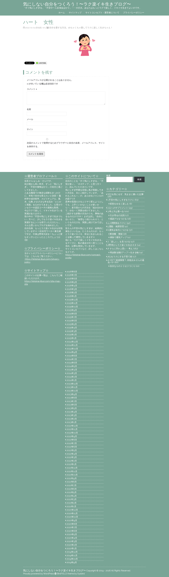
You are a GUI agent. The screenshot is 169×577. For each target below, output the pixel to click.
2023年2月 (72, 419)
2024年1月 (72, 380)
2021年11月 (72, 471)
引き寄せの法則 (117, 215)
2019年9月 (72, 562)
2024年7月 (72, 359)
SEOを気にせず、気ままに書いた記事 (125, 194)
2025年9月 (72, 310)
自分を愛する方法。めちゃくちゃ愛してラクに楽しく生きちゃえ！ (80, 27)
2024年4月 (72, 369)
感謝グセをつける (118, 219)
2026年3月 (72, 289)
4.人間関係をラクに (116, 223)
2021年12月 (72, 468)
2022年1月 (72, 464)
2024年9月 (72, 352)
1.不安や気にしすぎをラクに (120, 200)
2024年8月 (72, 355)
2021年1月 (71, 506)
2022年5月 (72, 450)
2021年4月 (72, 496)
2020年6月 (72, 531)
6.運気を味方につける (117, 230)
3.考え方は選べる (115, 211)
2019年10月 (72, 559)
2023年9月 (72, 394)
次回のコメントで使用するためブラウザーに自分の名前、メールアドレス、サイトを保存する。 (66, 145)
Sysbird (81, 573)
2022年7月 (72, 443)
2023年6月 (72, 404)
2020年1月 (72, 548)
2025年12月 (72, 299)
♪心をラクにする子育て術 (119, 256)
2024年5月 (72, 366)
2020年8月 (72, 524)
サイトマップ (75, 12)
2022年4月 (72, 454)
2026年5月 (72, 282)
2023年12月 (72, 384)
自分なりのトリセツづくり (122, 266)
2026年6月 (72, 278)
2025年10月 (72, 306)
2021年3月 (72, 499)
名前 (29, 109)
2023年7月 (72, 401)
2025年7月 (72, 317)
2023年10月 (72, 390)
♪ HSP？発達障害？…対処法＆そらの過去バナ (125, 261)
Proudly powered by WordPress (38, 573)
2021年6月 (72, 489)
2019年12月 (72, 552)
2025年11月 (72, 303)
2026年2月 (72, 292)
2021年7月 (72, 485)
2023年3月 (72, 415)
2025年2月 (72, 334)
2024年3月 (72, 373)
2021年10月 (72, 475)
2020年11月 (72, 513)
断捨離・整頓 (116, 234)
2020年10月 (72, 517)
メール (30, 119)
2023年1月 (72, 422)
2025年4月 (72, 327)
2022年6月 (72, 446)
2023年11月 (72, 387)
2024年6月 (72, 362)
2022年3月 (72, 457)
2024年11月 (72, 345)
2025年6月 (72, 320)
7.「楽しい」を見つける (118, 241)
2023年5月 (72, 408)
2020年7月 (72, 527)
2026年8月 (72, 271)
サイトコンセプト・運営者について (102, 12)
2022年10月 (72, 433)
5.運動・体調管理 (115, 226)
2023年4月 (72, 412)
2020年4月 (72, 538)
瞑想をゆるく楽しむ (119, 204)
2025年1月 (72, 338)
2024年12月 (72, 341)
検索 (108, 175)
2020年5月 (72, 534)
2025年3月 (72, 331)
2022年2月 (72, 461)
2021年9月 (72, 478)
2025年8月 (72, 313)
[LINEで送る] (41, 63)
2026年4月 (72, 285)
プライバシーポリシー (133, 12)
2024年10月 (72, 348)
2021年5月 (72, 492)
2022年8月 (72, 440)
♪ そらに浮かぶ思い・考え (120, 248)
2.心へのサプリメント (117, 208)
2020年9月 (72, 520)
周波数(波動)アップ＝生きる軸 (124, 252)
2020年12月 (72, 510)
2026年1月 (72, 296)
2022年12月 (72, 426)
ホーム (61, 12)
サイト (30, 129)
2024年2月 (72, 377)
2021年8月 (72, 482)
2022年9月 (72, 436)
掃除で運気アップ (118, 237)
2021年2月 (72, 503)
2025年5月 (72, 324)
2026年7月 (72, 275)
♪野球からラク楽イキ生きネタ (121, 245)
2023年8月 (72, 397)
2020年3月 (72, 541)
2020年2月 (72, 545)
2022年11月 (72, 429)
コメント (32, 89)
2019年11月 (72, 555)
